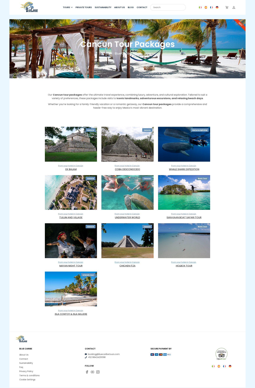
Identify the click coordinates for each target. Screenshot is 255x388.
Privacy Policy (26, 371)
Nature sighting (199, 130)
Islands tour (88, 275)
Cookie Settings (27, 379)
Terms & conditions (29, 375)
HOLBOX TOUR (184, 265)
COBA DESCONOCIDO (127, 169)
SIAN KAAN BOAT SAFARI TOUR (184, 217)
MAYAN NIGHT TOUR (70, 265)
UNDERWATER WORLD (127, 217)
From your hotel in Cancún (70, 165)
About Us (23, 354)
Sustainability (26, 363)
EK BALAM (71, 169)
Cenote (90, 130)
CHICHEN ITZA (127, 265)
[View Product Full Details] (71, 144)
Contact (23, 358)
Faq (21, 367)
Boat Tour (202, 178)
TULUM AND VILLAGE (70, 217)
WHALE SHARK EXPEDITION (184, 169)
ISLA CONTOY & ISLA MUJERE (71, 314)
